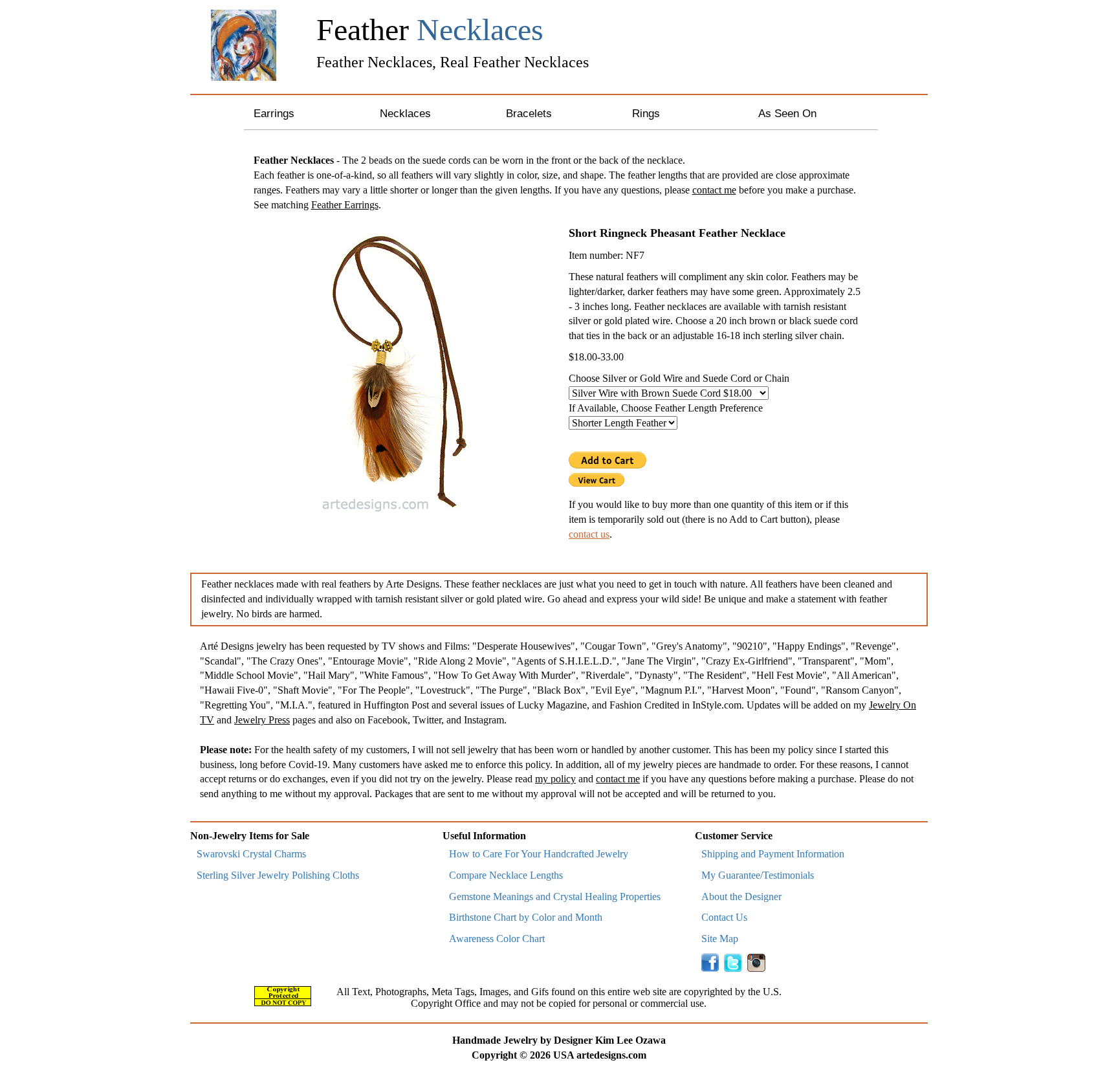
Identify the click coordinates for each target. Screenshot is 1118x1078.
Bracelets (529, 113)
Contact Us (724, 917)
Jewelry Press (262, 719)
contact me (714, 189)
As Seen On (787, 113)
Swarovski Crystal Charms (251, 853)
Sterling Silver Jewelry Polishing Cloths (278, 875)
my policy (555, 778)
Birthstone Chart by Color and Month (525, 917)
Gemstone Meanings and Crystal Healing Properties (555, 896)
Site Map (719, 938)
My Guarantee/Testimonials (757, 875)
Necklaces (405, 113)
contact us (589, 534)
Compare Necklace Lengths (506, 875)
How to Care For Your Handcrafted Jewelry (538, 853)
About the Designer (741, 896)
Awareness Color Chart (497, 938)
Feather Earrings (344, 204)
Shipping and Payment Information (772, 853)
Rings (646, 113)
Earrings (274, 113)
